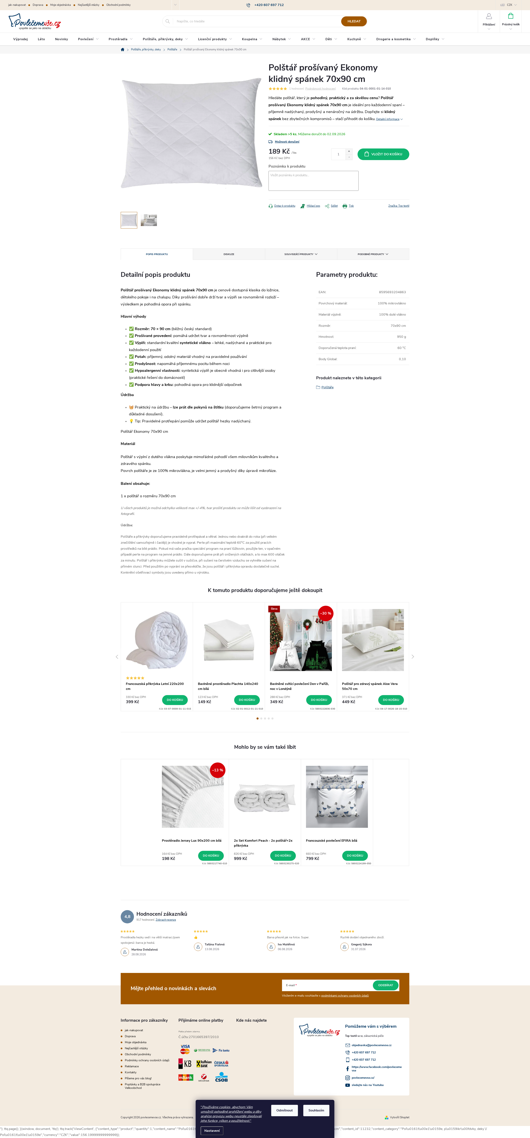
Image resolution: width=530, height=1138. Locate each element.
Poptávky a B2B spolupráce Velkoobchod (142, 1086)
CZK (509, 5)
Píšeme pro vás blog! (138, 1078)
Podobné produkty (371, 254)
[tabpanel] (157, 656)
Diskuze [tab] (229, 254)
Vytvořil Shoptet (399, 1117)
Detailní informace (387, 119)
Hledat (354, 21)
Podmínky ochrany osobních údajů (147, 1060)
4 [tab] (269, 718)
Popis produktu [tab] (157, 254)
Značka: (398, 206)
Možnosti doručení (287, 142)
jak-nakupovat (17, 5)
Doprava (38, 5)
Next (413, 656)
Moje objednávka (60, 5)
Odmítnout (284, 1110)
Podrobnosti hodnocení (320, 89)
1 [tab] (258, 718)
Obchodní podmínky (118, 5)
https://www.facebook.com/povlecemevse (377, 1068)
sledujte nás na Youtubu (368, 1085)
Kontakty (130, 1072)
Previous (117, 656)
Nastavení (212, 1130)
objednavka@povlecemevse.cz (371, 1045)
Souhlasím (316, 1110)
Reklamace (132, 1066)
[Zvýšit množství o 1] (349, 151)
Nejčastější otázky (88, 5)
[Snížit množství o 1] (349, 157)
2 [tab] (261, 718)
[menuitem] (20, 39)
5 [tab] (272, 718)
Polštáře (328, 387)
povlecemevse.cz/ (363, 1078)
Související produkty (298, 254)
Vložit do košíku (386, 154)
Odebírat (385, 985)
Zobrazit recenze (166, 920)
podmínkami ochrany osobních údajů (345, 996)
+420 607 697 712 (364, 1052)
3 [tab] (265, 718)
